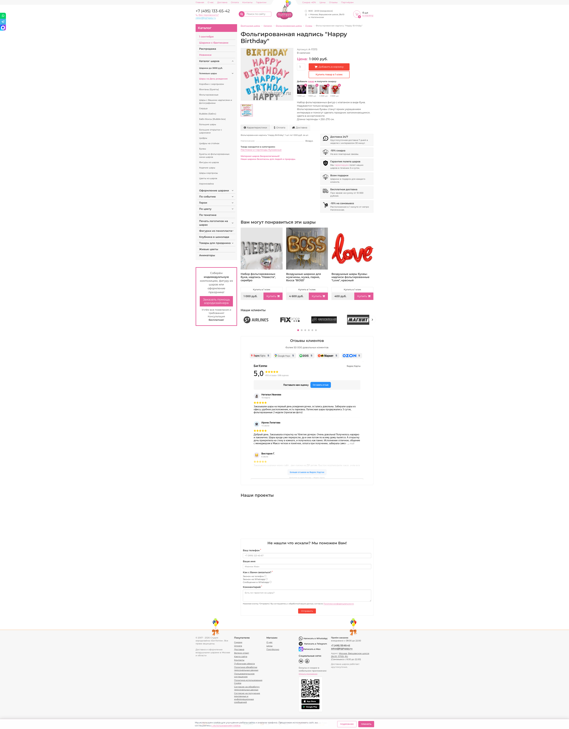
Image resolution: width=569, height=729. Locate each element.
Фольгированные (208, 94)
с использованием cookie (225, 725)
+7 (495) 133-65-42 (213, 11)
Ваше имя (249, 561)
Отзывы (333, 2)
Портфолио (272, 649)
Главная (200, 2)
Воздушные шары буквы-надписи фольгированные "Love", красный (350, 277)
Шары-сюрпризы (208, 173)
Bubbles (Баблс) (207, 113)
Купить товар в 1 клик (329, 74)
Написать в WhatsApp (315, 638)
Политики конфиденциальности (338, 604)
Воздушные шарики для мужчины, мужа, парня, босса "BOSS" (303, 277)
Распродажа (207, 48)
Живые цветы (208, 249)
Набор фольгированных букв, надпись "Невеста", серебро (258, 277)
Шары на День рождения (213, 78)
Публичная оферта (244, 663)
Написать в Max (312, 649)
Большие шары (207, 124)
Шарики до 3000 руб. (211, 68)
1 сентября (206, 36)
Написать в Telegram (315, 643)
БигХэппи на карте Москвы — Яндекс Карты (307, 478)
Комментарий (252, 586)
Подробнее (347, 724)
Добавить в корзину (331, 66)
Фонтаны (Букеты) (209, 89)
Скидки (238, 642)
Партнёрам (347, 2)
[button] (298, 330)
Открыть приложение (308, 674)
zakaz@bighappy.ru (206, 18)
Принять (366, 724)
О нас (211, 2)
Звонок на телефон (253, 576)
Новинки (205, 54)
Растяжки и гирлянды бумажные (261, 149)
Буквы (202, 148)
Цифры (203, 138)
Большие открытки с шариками (210, 131)
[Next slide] (372, 319)
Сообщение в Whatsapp (256, 582)
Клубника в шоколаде (214, 236)
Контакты (247, 2)
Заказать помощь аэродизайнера (216, 301)
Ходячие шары (207, 167)
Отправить (307, 611)
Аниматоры (207, 255)
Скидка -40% (309, 2)
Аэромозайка (206, 183)
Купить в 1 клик (261, 289)
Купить (271, 296)
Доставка (222, 2)
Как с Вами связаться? (258, 572)
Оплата (235, 2)
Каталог (204, 28)
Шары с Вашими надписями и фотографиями (215, 101)
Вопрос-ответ (241, 653)
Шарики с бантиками (213, 42)
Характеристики (257, 127)
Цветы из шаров (208, 178)
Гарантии (261, 2)
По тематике (207, 214)
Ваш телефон (252, 550)
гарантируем (341, 165)
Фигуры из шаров (209, 162)
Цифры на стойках (209, 143)
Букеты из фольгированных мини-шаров (214, 155)
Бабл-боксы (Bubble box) (212, 119)
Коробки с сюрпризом (211, 84)
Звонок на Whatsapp (254, 579)
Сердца (203, 108)
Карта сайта (240, 656)
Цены (322, 2)
